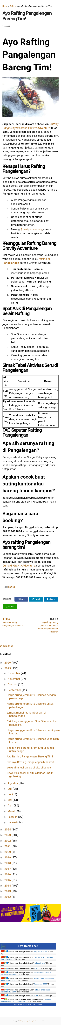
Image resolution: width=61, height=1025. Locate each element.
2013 (8, 891)
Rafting (13, 6)
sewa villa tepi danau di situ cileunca (29, 767)
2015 (8, 880)
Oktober (13, 684)
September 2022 (40, 984)
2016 (8, 874)
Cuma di (18, 565)
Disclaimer (6, 645)
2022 (8, 840)
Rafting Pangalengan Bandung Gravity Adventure (30, 1021)
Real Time (27, 1004)
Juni (11, 794)
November (14, 678)
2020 (8, 851)
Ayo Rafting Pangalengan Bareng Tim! (30, 756)
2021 (8, 846)
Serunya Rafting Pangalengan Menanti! (30, 762)
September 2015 (40, 951)
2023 (8, 835)
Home (5, 6)
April (11, 805)
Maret (11, 811)
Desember (14, 673)
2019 (8, 857)
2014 (8, 885)
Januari (12, 822)
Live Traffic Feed (28, 946)
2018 (8, 863)
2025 (8, 668)
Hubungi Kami (39, 963)
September (15, 690)
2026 (8, 662)
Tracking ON (37, 1004)
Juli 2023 (37, 969)
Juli (10, 788)
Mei (10, 800)
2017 (8, 868)
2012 (8, 896)
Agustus (13, 783)
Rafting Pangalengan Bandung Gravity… (26, 1000)
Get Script (18, 1004)
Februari (13, 816)
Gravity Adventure (31, 229)
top (46, 1021)
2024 (8, 829)
